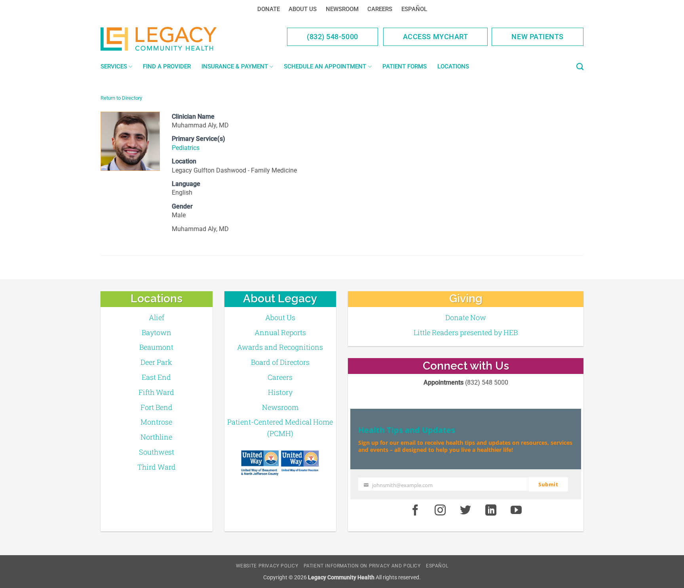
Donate (268, 9)
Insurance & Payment (234, 66)
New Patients (537, 36)
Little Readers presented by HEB (466, 332)
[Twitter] (465, 510)
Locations (453, 66)
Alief (156, 317)
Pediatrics (186, 148)
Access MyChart (435, 36)
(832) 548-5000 (332, 36)
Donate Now (465, 317)
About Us (303, 9)
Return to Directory (121, 98)
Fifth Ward (156, 392)
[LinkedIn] (490, 510)
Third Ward (156, 467)
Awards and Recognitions (280, 347)
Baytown (156, 332)
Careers (379, 9)
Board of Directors (280, 362)
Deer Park (156, 362)
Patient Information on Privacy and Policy (362, 566)
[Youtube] (516, 510)
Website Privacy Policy (267, 566)
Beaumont (156, 347)
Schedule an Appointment (325, 66)
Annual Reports (280, 332)
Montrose (156, 422)
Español (414, 9)
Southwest (156, 452)
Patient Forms (404, 66)
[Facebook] (415, 510)
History (280, 392)
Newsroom (342, 9)
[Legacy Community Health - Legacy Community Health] (171, 39)
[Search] (579, 67)
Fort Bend (157, 407)
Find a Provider (167, 66)
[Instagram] (440, 510)
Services (114, 66)
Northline (156, 437)
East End (156, 377)
